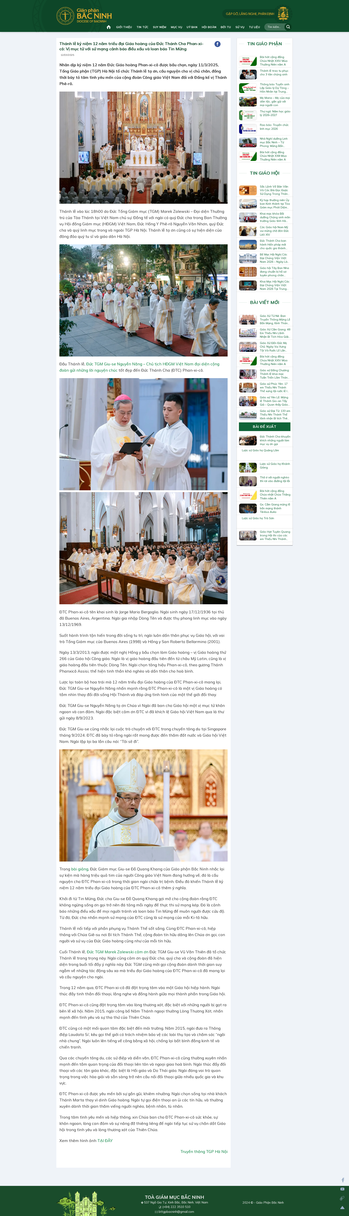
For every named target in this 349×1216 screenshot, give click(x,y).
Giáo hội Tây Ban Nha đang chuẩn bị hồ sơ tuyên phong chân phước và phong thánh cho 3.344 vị (275, 271)
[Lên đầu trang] (342, 1207)
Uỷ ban (192, 27)
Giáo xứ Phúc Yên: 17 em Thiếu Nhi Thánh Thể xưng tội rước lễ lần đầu (275, 387)
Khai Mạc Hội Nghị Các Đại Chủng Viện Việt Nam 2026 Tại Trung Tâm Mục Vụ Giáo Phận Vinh (274, 285)
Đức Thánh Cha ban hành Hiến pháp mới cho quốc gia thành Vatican (273, 244)
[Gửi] (288, 27)
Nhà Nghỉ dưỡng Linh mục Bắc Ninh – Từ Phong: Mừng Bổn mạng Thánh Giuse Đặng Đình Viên (274, 142)
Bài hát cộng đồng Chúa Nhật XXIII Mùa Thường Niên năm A (273, 155)
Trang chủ (109, 27)
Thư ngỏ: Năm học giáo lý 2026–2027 (275, 113)
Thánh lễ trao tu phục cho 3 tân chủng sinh (274, 72)
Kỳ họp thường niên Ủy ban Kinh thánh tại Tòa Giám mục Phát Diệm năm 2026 (275, 203)
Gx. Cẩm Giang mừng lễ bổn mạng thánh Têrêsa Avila (275, 508)
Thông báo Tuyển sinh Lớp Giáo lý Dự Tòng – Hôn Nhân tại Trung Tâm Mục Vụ (274, 87)
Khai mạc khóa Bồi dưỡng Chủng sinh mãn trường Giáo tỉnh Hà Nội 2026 (275, 217)
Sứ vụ (239, 27)
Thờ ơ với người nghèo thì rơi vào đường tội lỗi (275, 479)
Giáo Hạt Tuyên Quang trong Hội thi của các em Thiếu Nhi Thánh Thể (275, 535)
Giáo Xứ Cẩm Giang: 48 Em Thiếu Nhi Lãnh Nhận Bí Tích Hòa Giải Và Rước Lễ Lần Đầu (275, 333)
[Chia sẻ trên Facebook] (217, 44)
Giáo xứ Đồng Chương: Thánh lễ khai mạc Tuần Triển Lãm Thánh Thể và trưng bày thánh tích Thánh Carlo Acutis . (275, 373)
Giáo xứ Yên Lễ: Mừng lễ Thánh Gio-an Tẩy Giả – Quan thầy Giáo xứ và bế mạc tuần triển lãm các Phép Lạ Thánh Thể (275, 400)
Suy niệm (159, 27)
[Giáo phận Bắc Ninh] (84, 16)
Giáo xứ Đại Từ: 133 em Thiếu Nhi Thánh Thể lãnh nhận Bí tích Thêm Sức (275, 414)
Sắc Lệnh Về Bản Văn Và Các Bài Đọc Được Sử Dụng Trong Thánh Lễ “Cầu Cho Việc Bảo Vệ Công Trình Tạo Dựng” (274, 190)
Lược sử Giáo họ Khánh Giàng (275, 465)
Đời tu (226, 27)
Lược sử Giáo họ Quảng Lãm (260, 450)
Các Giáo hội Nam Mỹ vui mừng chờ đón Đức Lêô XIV (274, 230)
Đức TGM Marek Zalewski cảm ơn (117, 951)
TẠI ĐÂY (105, 1140)
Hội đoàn (209, 27)
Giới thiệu (124, 27)
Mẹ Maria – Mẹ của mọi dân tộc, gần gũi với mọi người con (275, 101)
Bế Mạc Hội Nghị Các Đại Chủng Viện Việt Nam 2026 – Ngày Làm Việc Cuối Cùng (275, 258)
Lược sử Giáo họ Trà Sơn (258, 518)
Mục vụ (176, 27)
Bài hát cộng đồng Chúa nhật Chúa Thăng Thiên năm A (275, 494)
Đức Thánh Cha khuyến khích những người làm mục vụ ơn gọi (275, 440)
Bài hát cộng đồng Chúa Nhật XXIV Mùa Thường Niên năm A (273, 60)
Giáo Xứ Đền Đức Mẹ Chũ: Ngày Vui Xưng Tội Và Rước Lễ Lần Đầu (273, 346)
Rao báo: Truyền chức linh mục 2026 (274, 126)
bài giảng (79, 869)
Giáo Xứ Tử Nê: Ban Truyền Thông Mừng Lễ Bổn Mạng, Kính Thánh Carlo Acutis (275, 319)
